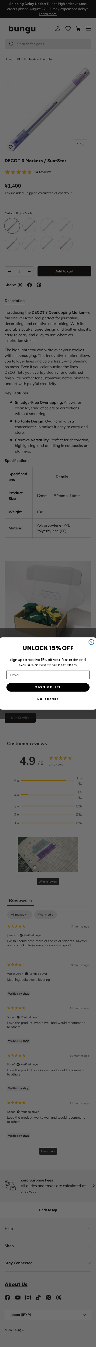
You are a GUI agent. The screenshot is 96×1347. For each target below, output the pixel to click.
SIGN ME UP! (48, 687)
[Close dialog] (91, 642)
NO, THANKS (48, 699)
